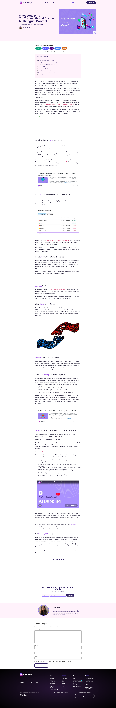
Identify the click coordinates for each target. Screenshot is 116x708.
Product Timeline (54, 689)
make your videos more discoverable (57, 289)
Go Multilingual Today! (44, 74)
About (63, 680)
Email (36, 650)
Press (74, 683)
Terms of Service (89, 687)
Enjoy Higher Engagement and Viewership (48, 62)
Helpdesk (52, 687)
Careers (63, 683)
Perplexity (45, 48)
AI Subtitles (52, 680)
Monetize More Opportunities (45, 70)
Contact (63, 684)
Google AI (58, 48)
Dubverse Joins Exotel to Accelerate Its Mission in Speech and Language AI (42, 568)
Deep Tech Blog (77, 680)
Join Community (77, 686)
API (70, 2)
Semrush (41, 233)
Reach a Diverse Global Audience (46, 60)
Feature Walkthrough (78, 681)
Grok (52, 48)
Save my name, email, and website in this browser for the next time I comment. (54, 661)
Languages (52, 683)
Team (63, 681)
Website (36, 656)
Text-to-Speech (53, 681)
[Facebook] (26, 683)
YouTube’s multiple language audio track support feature (59, 104)
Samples (52, 686)
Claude (64, 48)
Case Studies (76, 684)
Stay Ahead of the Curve (44, 68)
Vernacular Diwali (89, 681)
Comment (37, 629)
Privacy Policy (88, 688)
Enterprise (64, 2)
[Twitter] (28, 683)
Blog (74, 678)
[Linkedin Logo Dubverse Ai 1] (31, 683)
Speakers (52, 684)
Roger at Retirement (89, 678)
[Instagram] (37, 683)
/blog (32, 3)
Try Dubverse (38, 550)
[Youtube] (34, 683)
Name (36, 645)
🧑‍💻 (81, 680)
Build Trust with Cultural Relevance (46, 64)
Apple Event (88, 680)
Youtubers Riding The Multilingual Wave (47, 72)
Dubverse (44, 451)
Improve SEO (42, 66)
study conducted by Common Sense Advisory (57, 240)
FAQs (63, 686)
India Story (64, 678)
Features (52, 678)
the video (65, 162)
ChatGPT (38, 48)
